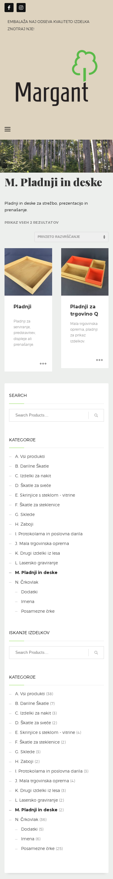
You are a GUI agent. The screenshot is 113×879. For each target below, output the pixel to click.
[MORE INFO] (43, 363)
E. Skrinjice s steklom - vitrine (45, 495)
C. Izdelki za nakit (33, 475)
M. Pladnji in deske (36, 572)
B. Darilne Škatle (32, 466)
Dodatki (29, 591)
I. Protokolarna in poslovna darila (49, 533)
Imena (27, 601)
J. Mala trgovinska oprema (42, 543)
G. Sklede (25, 514)
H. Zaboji (24, 524)
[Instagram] (21, 7)
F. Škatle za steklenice (37, 504)
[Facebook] (9, 7)
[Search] (96, 415)
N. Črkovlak (26, 582)
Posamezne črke (38, 611)
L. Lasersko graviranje (36, 562)
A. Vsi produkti (30, 456)
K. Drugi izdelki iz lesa (37, 553)
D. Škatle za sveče (33, 485)
